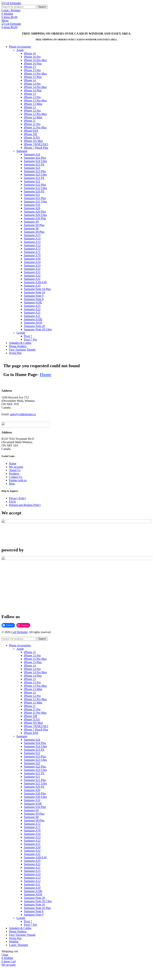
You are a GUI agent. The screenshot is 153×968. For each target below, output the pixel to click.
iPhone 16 (30, 53)
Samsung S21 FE (34, 178)
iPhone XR (30, 134)
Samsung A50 (32, 258)
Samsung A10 (32, 285)
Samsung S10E (33, 302)
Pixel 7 (28, 336)
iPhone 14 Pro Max (35, 87)
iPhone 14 (30, 80)
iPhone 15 (30, 66)
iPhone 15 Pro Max (35, 73)
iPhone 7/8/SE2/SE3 (36, 144)
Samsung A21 (32, 312)
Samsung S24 (32, 154)
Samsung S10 (32, 204)
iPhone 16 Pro (32, 56)
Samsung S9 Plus (34, 225)
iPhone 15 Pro (32, 70)
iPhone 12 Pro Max (35, 114)
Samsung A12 (32, 245)
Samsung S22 (32, 181)
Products (14, 473)
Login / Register (18, 944)
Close (4, 954)
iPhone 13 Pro (32, 97)
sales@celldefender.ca (23, 414)
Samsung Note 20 (34, 326)
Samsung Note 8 (33, 299)
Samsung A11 (32, 315)
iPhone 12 (30, 107)
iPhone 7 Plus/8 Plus (36, 147)
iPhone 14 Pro (32, 83)
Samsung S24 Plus (35, 157)
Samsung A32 (32, 275)
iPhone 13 (30, 93)
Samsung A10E (33, 319)
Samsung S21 (32, 194)
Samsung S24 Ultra (35, 161)
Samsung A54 (32, 262)
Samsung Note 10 (34, 292)
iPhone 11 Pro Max (35, 127)
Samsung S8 (31, 228)
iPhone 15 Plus (33, 77)
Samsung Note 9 (33, 295)
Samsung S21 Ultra (35, 201)
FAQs (12, 501)
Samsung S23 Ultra (35, 174)
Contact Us (15, 476)
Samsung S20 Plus (35, 211)
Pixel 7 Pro (30, 339)
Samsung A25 (32, 305)
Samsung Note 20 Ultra (38, 329)
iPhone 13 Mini (33, 103)
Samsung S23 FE (34, 164)
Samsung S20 (32, 208)
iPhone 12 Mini (33, 117)
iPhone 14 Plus (33, 90)
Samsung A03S (33, 322)
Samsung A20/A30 (35, 282)
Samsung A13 (32, 241)
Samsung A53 (32, 265)
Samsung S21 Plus (35, 198)
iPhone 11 (30, 120)
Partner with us (18, 480)
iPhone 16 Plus (33, 63)
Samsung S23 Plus (35, 171)
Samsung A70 (32, 255)
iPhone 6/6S (31, 130)
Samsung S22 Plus (35, 184)
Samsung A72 (32, 248)
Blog (12, 483)
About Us (15, 470)
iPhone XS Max (33, 140)
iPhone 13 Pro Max (35, 100)
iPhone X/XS (32, 137)
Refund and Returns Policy (25, 505)
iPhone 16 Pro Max (35, 60)
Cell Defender (19, 632)
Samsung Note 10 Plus (37, 289)
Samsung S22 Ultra (35, 188)
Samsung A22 (32, 309)
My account (16, 466)
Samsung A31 (32, 278)
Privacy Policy (17, 498)
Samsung (21, 151)
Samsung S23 (32, 167)
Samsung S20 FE (34, 191)
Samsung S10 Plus (35, 218)
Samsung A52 (32, 268)
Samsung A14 (32, 238)
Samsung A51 (32, 272)
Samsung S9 (31, 221)
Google (20, 332)
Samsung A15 (32, 235)
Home (12, 463)
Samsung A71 (32, 252)
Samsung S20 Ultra (35, 215)
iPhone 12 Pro (32, 110)
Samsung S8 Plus (34, 231)
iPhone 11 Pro (32, 124)
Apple (20, 50)
